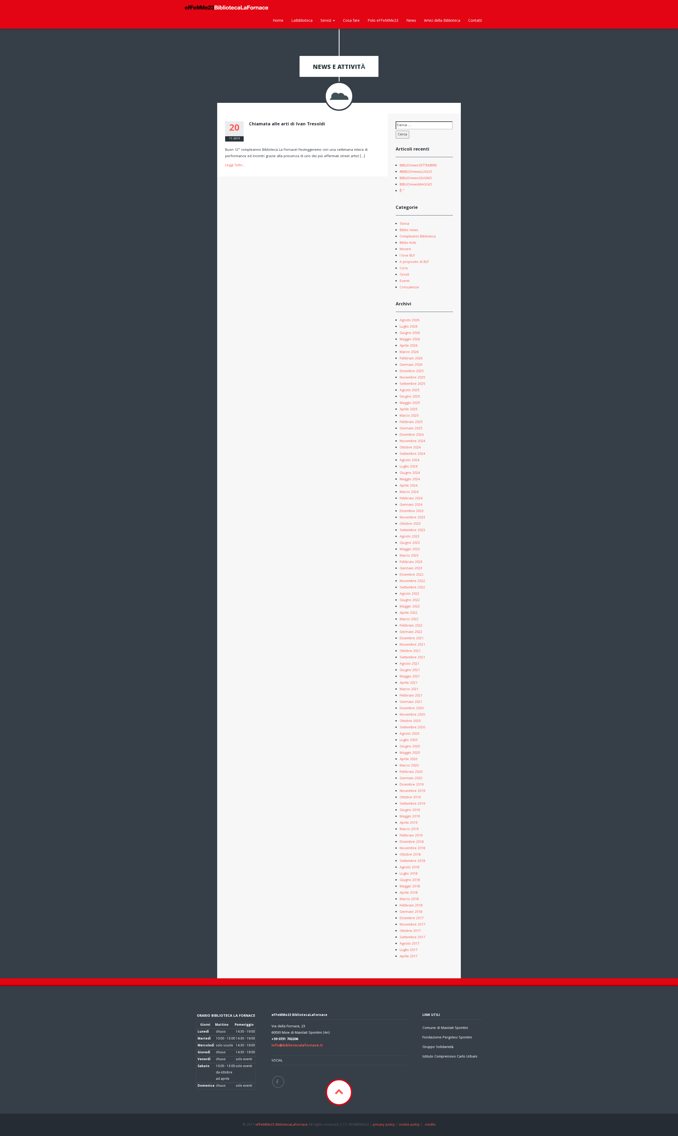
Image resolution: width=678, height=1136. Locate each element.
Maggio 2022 (410, 607)
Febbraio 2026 (411, 359)
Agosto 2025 (409, 390)
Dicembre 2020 (411, 708)
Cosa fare (351, 20)
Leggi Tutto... (235, 165)
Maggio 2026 (410, 339)
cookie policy (409, 1125)
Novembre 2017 (412, 925)
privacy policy (384, 1125)
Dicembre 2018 (411, 842)
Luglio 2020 (408, 740)
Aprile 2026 (408, 346)
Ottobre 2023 (410, 524)
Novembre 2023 (412, 518)
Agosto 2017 (409, 944)
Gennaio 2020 (411, 778)
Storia (404, 224)
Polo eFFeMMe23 (383, 20)
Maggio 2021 (410, 677)
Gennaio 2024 (411, 505)
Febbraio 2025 (411, 422)
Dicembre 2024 (411, 435)
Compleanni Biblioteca (418, 237)
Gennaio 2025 (411, 428)
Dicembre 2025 (411, 371)
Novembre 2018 (412, 848)
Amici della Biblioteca (442, 20)
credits (430, 1125)
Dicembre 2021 (411, 638)
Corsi (404, 268)
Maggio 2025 (410, 403)
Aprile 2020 (408, 759)
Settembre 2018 (412, 861)
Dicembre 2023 (411, 511)
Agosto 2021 (409, 664)
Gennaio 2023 (411, 568)
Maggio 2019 (410, 817)
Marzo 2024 (409, 492)
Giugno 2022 (410, 600)
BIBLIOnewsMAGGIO (416, 185)
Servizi (326, 20)
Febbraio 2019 (411, 836)
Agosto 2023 (409, 537)
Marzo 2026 (409, 352)
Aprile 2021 (408, 683)
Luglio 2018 (408, 874)
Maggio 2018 (410, 887)
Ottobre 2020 (410, 721)
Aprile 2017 (408, 956)
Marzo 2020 (409, 766)
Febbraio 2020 (411, 772)
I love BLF (407, 256)
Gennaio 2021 (411, 702)
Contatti (475, 20)
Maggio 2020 (410, 753)
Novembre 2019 (412, 791)
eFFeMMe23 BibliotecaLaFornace (282, 1125)
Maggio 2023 (410, 549)
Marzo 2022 (409, 619)
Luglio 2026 (408, 327)
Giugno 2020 (410, 747)
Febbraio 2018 (411, 906)
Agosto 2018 (409, 867)
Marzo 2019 (409, 829)
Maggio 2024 (410, 479)
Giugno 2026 (410, 333)
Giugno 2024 (410, 473)
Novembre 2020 (412, 715)
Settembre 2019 (412, 804)
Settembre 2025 (412, 384)
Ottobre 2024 (410, 448)
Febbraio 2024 (411, 498)
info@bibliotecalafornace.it (297, 1046)
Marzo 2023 (409, 556)
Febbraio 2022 (411, 626)
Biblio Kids (408, 243)
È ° (402, 191)
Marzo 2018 (409, 899)
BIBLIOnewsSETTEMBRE (418, 166)
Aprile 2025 (408, 409)
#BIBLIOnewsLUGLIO (416, 172)
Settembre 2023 (412, 530)
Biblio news (409, 230)
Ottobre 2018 (410, 855)
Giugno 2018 (410, 880)
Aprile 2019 (408, 823)
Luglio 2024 (408, 467)
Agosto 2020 (409, 734)
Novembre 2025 (412, 378)
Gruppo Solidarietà (437, 1047)
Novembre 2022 (412, 581)
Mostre (405, 249)
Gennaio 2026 (411, 365)
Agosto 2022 (409, 594)
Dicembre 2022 (411, 575)
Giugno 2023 (410, 543)
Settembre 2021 (412, 658)
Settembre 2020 (412, 727)
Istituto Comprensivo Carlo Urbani (449, 1057)
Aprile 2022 (408, 613)
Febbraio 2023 (411, 562)
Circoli (404, 275)
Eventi (404, 281)
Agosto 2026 (409, 320)
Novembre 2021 (412, 645)
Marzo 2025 (409, 416)
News (411, 20)
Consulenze (409, 287)
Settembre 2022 (412, 588)
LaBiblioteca (302, 20)
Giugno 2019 (410, 810)
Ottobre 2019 (410, 797)
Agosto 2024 (409, 460)
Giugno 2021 (410, 670)
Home (278, 20)
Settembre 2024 (412, 454)
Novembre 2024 (412, 441)
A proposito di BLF (414, 262)
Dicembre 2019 (411, 785)
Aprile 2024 (408, 486)
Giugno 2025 (410, 397)
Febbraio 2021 (411, 696)
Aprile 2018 (408, 893)
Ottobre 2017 (410, 931)
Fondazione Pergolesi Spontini (447, 1038)
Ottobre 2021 (410, 651)
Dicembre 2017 (411, 918)
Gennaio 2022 (411, 632)
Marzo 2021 (409, 689)
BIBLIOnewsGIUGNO (416, 178)
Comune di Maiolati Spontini (445, 1028)
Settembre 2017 (412, 937)
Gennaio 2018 (411, 912)
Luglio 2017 (408, 950)
